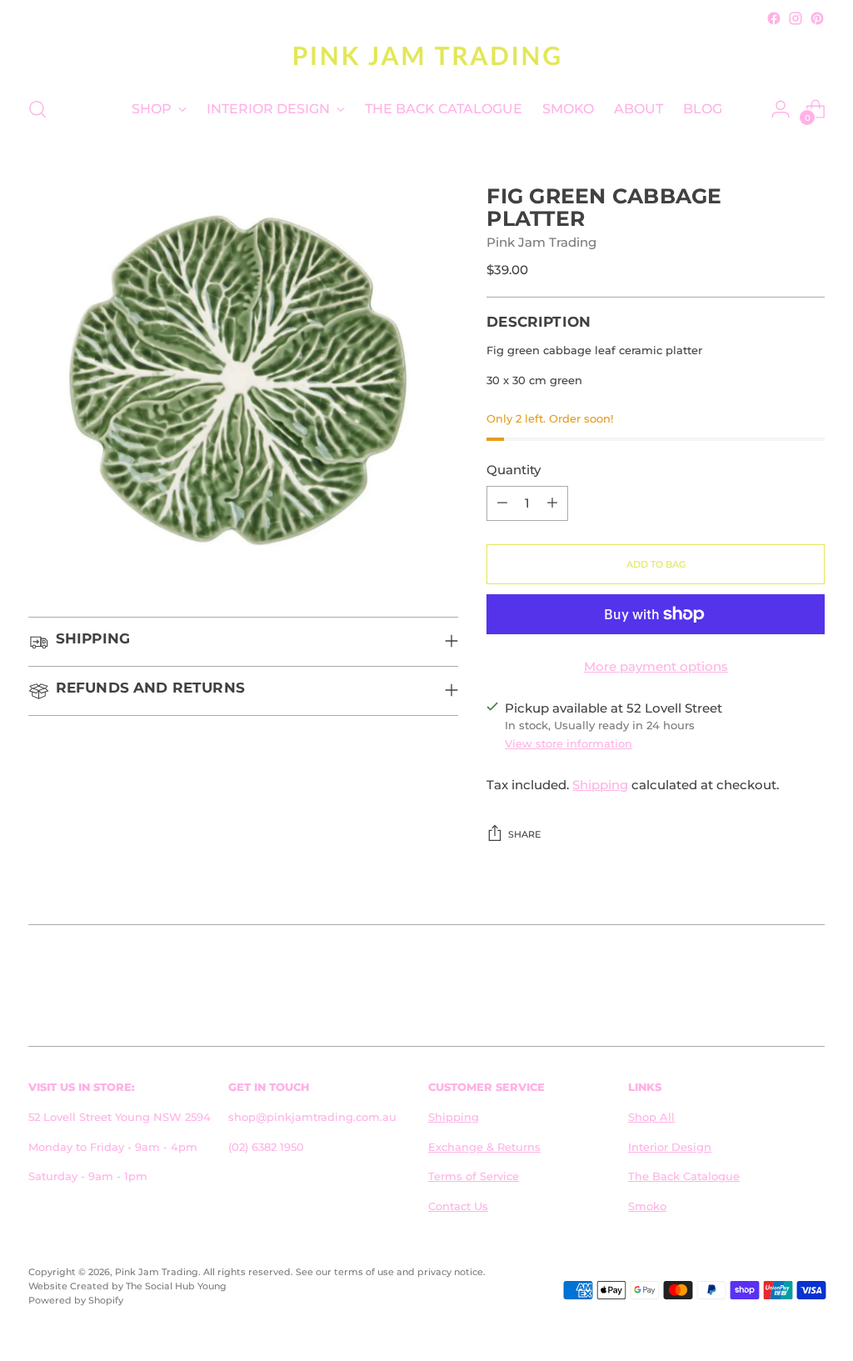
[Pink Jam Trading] (426, 55)
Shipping (600, 785)
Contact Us (458, 1206)
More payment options (656, 666)
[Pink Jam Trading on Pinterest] (817, 18)
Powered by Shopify (75, 1300)
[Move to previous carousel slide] (772, 989)
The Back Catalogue (684, 1176)
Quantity (513, 470)
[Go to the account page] (780, 109)
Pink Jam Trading (541, 242)
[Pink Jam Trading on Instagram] (795, 18)
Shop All (651, 1116)
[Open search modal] (37, 109)
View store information (568, 743)
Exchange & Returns (484, 1146)
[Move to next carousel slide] (810, 988)
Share (524, 834)
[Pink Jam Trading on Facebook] (773, 18)
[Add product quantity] (552, 503)
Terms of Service (473, 1176)
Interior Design (669, 1146)
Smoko (647, 1206)
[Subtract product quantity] (502, 503)
